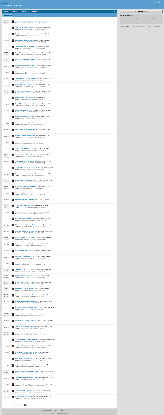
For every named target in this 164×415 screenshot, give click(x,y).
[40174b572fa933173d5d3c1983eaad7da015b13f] (32, 328)
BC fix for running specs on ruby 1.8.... (25, 72)
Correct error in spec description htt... (25, 46)
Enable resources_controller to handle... (25, 78)
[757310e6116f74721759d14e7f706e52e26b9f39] (32, 309)
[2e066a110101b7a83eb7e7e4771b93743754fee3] (32, 54)
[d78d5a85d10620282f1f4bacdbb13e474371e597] (32, 118)
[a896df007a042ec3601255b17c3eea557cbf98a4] (32, 105)
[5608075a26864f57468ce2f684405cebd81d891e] (32, 226)
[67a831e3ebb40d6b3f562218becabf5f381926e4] (32, 201)
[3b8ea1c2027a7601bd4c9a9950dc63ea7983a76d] (32, 258)
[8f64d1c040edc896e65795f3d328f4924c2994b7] (32, 73)
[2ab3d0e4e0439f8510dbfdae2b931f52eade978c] (32, 233)
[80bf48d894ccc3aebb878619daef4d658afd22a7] (32, 175)
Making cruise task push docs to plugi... (25, 397)
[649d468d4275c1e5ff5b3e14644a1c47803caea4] (32, 277)
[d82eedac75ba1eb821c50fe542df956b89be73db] (32, 392)
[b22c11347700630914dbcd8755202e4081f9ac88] (32, 86)
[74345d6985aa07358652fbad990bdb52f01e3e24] (32, 252)
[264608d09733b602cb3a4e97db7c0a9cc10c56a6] (32, 334)
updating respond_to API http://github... (25, 250)
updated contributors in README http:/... (26, 237)
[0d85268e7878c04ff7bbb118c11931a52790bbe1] (32, 169)
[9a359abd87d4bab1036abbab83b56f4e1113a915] (32, 373)
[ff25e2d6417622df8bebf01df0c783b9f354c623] (31, 188)
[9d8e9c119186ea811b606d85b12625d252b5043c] (32, 245)
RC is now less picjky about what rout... (25, 135)
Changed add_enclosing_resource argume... (27, 377)
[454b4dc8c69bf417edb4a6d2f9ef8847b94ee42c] (32, 322)
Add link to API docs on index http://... (25, 116)
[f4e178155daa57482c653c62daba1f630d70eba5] (32, 290)
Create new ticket (142, 11)
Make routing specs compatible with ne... (26, 161)
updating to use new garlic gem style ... (25, 256)
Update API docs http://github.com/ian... (25, 53)
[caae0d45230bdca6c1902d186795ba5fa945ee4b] (32, 239)
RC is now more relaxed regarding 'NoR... (26, 21)
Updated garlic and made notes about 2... (26, 174)
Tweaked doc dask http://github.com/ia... (25, 269)
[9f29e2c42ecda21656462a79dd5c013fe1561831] (32, 398)
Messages (24, 11)
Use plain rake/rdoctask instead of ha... (25, 85)
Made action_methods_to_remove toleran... (26, 307)
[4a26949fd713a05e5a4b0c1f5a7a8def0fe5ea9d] (32, 182)
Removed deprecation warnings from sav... (26, 320)
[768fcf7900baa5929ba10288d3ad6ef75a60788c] (32, 194)
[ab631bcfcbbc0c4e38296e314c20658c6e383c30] (32, 341)
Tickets (14, 12)
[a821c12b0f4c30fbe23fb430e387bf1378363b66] (32, 163)
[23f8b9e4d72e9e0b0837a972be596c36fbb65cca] (32, 366)
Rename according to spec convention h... (26, 333)
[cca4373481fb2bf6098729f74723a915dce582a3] (32, 112)
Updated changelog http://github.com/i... (25, 129)
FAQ (59, 410)
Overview (5, 12)
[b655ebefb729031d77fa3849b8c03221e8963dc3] (32, 29)
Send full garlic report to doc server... (25, 276)
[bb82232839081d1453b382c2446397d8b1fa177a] (32, 137)
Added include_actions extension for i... (25, 358)
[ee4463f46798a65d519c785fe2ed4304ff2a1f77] (31, 143)
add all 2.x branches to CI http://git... (24, 148)
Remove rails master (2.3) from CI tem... (25, 123)
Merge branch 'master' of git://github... (25, 244)
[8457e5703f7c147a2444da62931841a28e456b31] (32, 271)
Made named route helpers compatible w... (26, 186)
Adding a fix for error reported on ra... (25, 199)
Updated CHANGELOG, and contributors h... (26, 371)
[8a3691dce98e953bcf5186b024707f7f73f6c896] (32, 360)
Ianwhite (5, 3)
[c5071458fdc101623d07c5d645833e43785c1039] (32, 61)
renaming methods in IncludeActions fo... (26, 346)
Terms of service (72, 410)
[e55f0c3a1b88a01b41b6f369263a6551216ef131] (32, 22)
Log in (155, 2)
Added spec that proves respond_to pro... (26, 231)
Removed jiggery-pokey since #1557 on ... (26, 180)
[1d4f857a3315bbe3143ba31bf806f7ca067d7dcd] (32, 207)
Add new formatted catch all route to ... (25, 142)
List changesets (7, 15)
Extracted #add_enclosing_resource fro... (26, 384)
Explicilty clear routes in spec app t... (25, 40)
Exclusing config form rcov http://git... (25, 193)
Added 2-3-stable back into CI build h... (25, 59)
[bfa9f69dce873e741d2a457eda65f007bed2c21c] (32, 35)
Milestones (33, 12)
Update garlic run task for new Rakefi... (25, 97)
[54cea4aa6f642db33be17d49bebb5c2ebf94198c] (32, 80)
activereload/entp (46, 410)
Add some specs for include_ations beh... (26, 301)
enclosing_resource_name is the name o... (26, 326)
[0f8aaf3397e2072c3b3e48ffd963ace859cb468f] (31, 124)
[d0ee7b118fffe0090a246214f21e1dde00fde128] (31, 131)
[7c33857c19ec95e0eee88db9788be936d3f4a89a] (32, 67)
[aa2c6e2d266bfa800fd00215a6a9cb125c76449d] (32, 354)
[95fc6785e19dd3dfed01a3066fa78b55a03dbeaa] (32, 303)
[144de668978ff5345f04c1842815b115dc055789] (32, 347)
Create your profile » (126, 22)
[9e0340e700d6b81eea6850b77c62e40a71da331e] (32, 284)
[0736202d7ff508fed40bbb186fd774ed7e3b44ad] (32, 150)
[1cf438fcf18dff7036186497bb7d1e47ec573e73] (31, 296)
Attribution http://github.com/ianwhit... (25, 365)
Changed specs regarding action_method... (26, 167)
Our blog (55, 410)
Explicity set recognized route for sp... (25, 27)
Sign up (160, 2)
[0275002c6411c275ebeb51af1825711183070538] (32, 93)
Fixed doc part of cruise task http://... (24, 206)
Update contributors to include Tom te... (25, 65)
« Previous (15, 405)
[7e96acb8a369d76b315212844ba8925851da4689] (32, 220)
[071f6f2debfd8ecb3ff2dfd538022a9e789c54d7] (31, 99)
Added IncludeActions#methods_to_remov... (27, 352)
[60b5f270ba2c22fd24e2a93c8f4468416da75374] (32, 264)
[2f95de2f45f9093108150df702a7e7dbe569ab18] (32, 379)
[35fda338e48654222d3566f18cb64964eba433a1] (32, 315)
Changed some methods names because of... (27, 339)
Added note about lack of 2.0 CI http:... (25, 155)
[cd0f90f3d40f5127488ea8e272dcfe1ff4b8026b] (31, 156)
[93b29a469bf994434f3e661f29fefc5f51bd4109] (31, 385)
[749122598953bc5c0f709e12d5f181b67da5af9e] (32, 48)
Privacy (65, 410)
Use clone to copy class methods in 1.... (25, 263)
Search (115, 11)
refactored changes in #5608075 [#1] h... (26, 218)
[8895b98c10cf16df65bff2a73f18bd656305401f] (31, 213)
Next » (31, 405)
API (62, 410)
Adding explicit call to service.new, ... (25, 288)
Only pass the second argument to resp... (26, 225)
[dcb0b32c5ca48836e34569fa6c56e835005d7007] (32, 42)
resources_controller (12, 5)
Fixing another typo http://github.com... (25, 390)
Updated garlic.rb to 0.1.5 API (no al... (25, 212)
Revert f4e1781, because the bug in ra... (25, 282)
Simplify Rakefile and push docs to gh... (25, 110)
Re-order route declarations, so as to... (25, 34)
